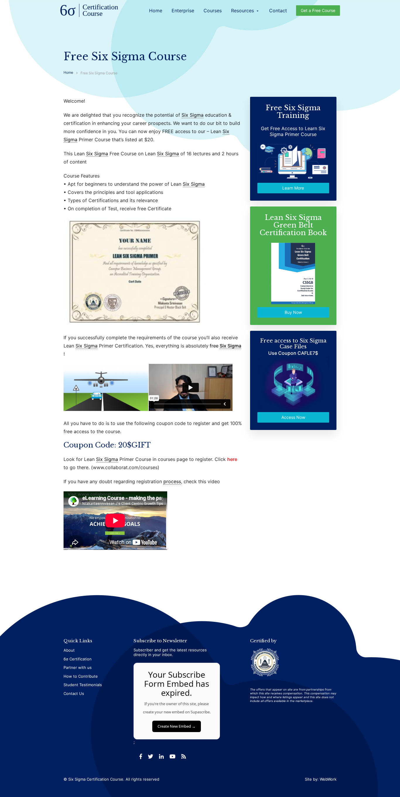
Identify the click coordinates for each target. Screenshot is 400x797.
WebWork (328, 779)
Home (155, 10)
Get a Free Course (318, 10)
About (69, 650)
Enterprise (183, 10)
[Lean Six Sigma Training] (89, 11)
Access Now (293, 417)
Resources (245, 10)
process (172, 481)
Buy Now (293, 312)
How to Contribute (81, 676)
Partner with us (78, 667)
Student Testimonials (83, 684)
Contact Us (74, 693)
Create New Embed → (177, 726)
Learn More (293, 187)
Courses (213, 10)
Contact (278, 10)
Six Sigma (193, 115)
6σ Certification (78, 659)
